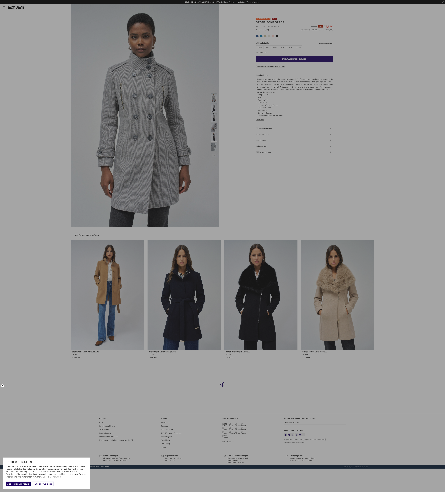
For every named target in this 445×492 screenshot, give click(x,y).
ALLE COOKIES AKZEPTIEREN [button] (18, 484)
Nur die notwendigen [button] (43, 484)
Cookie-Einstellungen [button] (52, 477)
